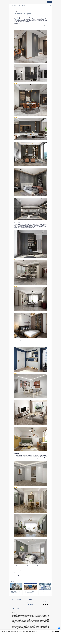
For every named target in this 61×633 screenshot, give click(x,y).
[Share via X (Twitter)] (16, 575)
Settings (53, 631)
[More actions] (46, 11)
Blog (19, 5)
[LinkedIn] (47, 604)
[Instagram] (45, 604)
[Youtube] (43, 604)
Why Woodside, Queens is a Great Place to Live (16, 592)
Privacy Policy (35, 631)
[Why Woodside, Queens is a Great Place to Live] (16, 586)
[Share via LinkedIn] (18, 575)
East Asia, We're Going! (44, 591)
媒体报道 (23, 5)
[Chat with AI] (59, 628)
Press (15, 5)
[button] (50, 5)
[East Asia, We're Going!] (45, 586)
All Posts (11, 5)
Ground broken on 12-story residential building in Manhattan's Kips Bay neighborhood (30, 592)
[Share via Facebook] (14, 575)
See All (50, 581)
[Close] (59, 631)
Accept (57, 631)
